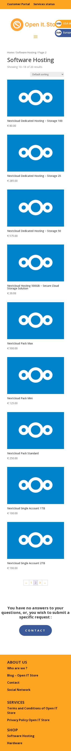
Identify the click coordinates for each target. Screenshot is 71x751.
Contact (35, 630)
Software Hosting (26, 52)
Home (10, 52)
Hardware (14, 743)
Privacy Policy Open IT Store (28, 720)
